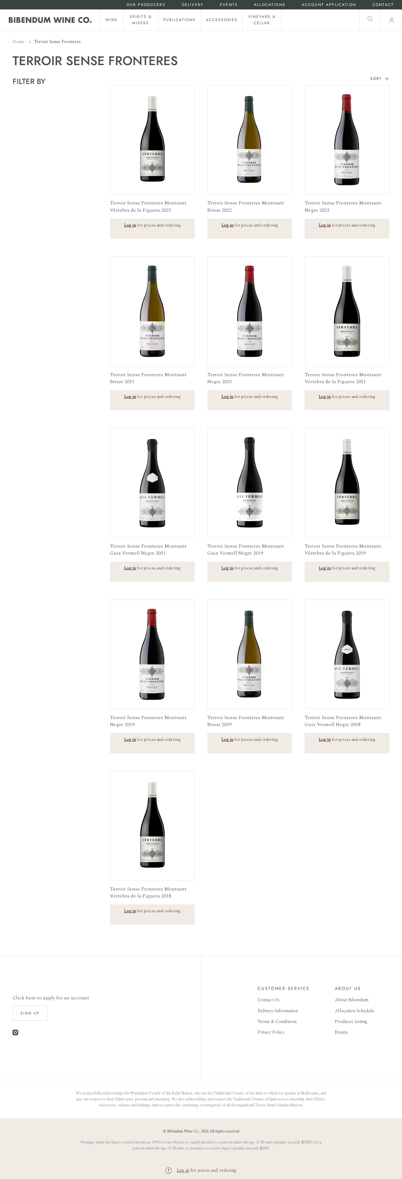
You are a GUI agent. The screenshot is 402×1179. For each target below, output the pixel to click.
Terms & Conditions (277, 1021)
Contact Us (269, 1000)
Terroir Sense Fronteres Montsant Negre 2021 (245, 378)
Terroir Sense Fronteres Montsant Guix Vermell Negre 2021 (148, 550)
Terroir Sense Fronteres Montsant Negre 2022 (343, 206)
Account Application (329, 5)
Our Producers (146, 5)
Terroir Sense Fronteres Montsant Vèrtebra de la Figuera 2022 (148, 206)
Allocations (269, 5)
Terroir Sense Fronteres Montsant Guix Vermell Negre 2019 (245, 550)
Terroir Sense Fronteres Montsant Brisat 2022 (245, 206)
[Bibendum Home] (50, 20)
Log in (183, 1170)
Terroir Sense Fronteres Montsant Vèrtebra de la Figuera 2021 (343, 378)
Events (229, 5)
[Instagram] (15, 1034)
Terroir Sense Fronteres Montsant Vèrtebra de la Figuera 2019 (343, 550)
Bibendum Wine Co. (183, 1131)
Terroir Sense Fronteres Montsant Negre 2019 (148, 721)
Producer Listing (351, 1021)
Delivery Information (278, 1011)
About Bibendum (351, 1000)
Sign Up (30, 1013)
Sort (376, 78)
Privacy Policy (271, 1032)
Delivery (193, 5)
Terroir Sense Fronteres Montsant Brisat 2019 (245, 721)
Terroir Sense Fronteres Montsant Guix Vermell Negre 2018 (343, 721)
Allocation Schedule (354, 1011)
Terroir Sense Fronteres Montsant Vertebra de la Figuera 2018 (148, 893)
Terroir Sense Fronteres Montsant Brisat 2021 (148, 378)
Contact (383, 5)
